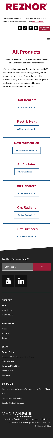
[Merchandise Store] (31, 28)
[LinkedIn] (21, 281)
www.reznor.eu (38, 21)
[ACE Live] (25, 28)
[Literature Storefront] (36, 28)
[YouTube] (8, 281)
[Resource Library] (20, 28)
